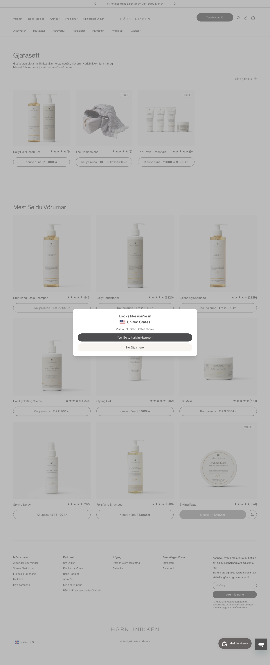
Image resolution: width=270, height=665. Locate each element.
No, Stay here (135, 347)
